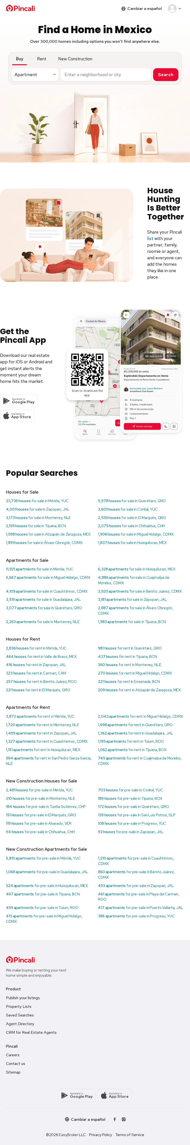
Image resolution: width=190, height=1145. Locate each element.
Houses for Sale (22, 492)
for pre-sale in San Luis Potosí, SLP (136, 815)
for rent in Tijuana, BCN (127, 656)
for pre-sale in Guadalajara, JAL (47, 871)
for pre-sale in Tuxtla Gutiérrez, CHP (46, 806)
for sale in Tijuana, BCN (36, 525)
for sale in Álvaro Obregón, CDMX (44, 542)
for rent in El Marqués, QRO (38, 690)
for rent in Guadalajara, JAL (135, 733)
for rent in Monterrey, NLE (129, 664)
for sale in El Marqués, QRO (132, 517)
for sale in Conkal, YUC (128, 509)
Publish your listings (23, 997)
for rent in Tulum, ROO (131, 741)
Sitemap (13, 1072)
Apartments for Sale (27, 560)
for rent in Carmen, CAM (36, 673)
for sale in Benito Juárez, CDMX (140, 591)
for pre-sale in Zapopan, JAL (130, 831)
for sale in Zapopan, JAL (38, 509)
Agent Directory (20, 1023)
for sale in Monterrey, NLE (38, 517)
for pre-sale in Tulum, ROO (42, 907)
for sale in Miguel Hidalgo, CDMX (136, 534)
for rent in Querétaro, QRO (130, 648)
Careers (13, 1055)
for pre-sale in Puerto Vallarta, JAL (140, 907)
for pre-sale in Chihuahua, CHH (40, 831)
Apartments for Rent (28, 707)
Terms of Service (129, 1135)
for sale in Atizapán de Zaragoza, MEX (48, 534)
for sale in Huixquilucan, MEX (132, 542)
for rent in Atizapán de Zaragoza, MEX (139, 690)
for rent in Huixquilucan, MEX (43, 749)
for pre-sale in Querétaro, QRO (133, 806)
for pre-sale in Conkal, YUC (130, 790)
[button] (175, 8)
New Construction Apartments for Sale (46, 849)
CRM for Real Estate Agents (31, 1032)
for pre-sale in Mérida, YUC (39, 790)
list (150, 238)
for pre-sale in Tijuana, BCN (130, 798)
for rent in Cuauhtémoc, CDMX (47, 741)
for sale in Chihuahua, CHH (131, 525)
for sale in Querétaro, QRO (132, 500)
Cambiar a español (144, 8)
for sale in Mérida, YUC (37, 500)
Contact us (15, 1063)
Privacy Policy (100, 1135)
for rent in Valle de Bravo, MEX (41, 656)
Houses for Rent (23, 639)
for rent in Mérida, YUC (36, 648)
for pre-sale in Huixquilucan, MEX (47, 885)
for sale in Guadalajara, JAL (43, 599)
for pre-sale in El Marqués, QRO (41, 815)
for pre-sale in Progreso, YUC (132, 823)
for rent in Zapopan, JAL (36, 664)
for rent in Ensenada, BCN (129, 681)
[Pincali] (20, 959)
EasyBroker (68, 1134)
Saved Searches (20, 1015)
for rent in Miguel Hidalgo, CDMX (135, 673)
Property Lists (18, 1006)
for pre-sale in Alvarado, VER (38, 823)
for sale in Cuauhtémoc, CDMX (47, 591)
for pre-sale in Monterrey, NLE (40, 798)
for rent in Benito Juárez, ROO (41, 681)
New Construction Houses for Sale (41, 781)
